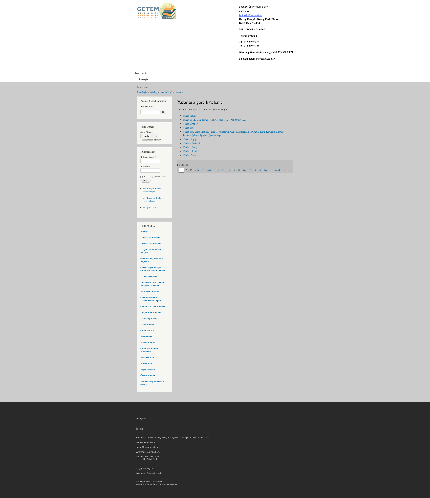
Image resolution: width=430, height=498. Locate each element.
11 (217, 170)
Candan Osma (189, 155)
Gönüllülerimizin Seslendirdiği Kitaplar (150, 299)
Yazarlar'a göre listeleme (171, 92)
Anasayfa (143, 79)
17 (249, 170)
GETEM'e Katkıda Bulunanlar (149, 350)
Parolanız (145, 166)
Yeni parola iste (149, 207)
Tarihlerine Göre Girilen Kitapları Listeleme (152, 284)
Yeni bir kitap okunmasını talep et (152, 383)
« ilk (197, 170)
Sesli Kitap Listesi (148, 318)
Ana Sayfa (142, 92)
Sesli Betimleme (148, 324)
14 (233, 170)
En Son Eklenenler (149, 276)
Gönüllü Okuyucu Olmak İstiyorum (152, 260)
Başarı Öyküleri (147, 369)
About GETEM (147, 342)
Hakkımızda (146, 336)
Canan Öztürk (189, 115)
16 (244, 170)
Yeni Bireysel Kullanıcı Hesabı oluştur (153, 190)
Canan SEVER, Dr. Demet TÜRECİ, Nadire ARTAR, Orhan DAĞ (214, 119)
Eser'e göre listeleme (150, 237)
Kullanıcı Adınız (148, 157)
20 (265, 170)
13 (228, 170)
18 (254, 170)
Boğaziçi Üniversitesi (250, 15)
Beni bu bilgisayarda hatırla (154, 176)
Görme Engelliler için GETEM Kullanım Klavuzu (153, 269)
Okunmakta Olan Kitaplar (152, 306)
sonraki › (277, 170)
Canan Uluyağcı (190, 139)
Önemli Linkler (147, 375)
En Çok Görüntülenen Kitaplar (150, 251)
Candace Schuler (191, 151)
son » (288, 170)
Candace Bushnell (191, 143)
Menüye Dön (142, 418)
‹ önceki (206, 170)
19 (260, 170)
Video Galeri (146, 363)
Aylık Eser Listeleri (149, 291)
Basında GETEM (148, 357)
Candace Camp (190, 147)
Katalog (153, 92)
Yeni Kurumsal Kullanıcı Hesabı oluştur (153, 199)
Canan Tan (188, 127)
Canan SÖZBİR (190, 123)
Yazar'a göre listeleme (150, 243)
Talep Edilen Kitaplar (150, 312)
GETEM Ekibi (147, 330)
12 (223, 170)
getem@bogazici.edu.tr (262, 58)
